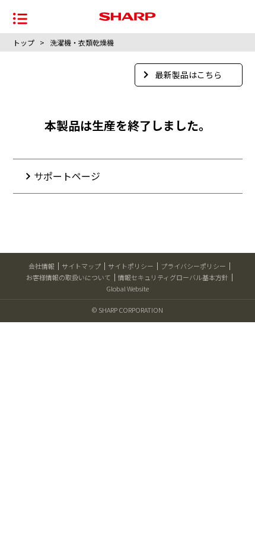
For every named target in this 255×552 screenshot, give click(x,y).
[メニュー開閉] (20, 17)
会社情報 (41, 266)
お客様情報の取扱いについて (68, 277)
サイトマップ (81, 266)
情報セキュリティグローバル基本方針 (173, 277)
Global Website (127, 288)
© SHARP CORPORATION (127, 309)
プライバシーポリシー (193, 266)
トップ (23, 42)
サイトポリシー (131, 266)
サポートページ (67, 176)
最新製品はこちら (188, 75)
